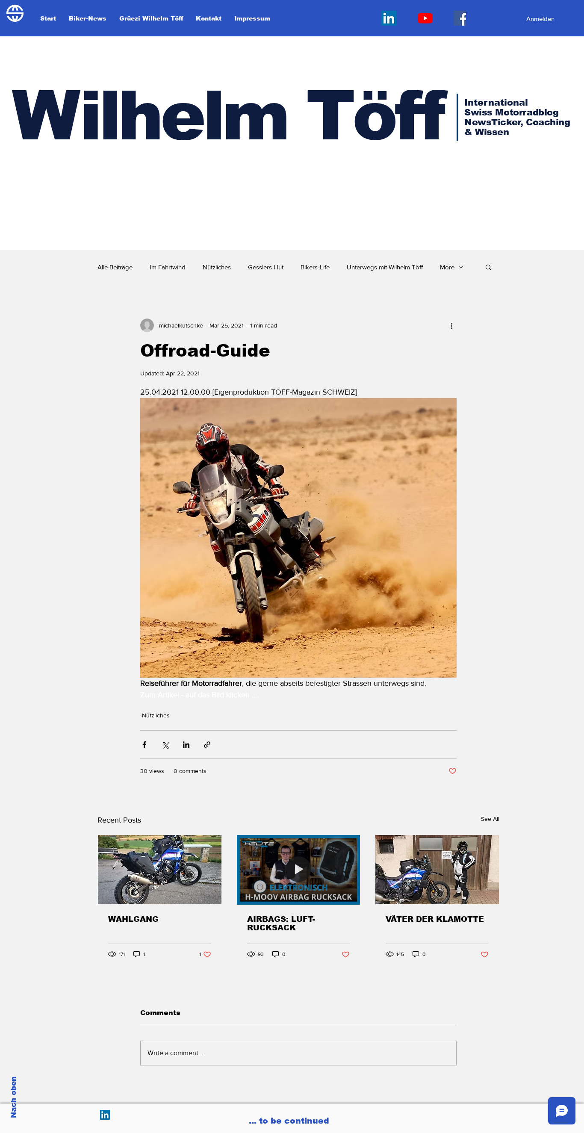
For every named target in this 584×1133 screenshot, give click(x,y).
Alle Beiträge (115, 267)
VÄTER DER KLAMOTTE (435, 919)
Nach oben (13, 1097)
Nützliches (217, 267)
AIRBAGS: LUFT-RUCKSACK (281, 923)
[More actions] (451, 325)
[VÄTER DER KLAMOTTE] (437, 869)
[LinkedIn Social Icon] (388, 18)
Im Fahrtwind (168, 267)
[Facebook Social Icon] (461, 18)
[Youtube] (425, 18)
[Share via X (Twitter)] (165, 745)
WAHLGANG (133, 919)
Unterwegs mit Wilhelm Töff (385, 267)
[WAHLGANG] (159, 869)
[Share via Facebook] (144, 745)
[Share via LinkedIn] (186, 745)
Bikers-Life (315, 267)
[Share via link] (207, 745)
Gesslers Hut (265, 267)
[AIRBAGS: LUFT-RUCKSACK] (298, 869)
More (447, 267)
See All (490, 818)
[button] (488, 266)
